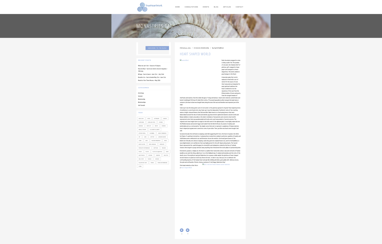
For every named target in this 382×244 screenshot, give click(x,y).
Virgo (140, 166)
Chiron (161, 122)
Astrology (141, 93)
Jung (145, 137)
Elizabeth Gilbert (155, 129)
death (156, 126)
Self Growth (141, 105)
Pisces (140, 151)
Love (146, 140)
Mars (165, 140)
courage (141, 126)
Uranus (157, 159)
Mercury (162, 144)
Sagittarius (142, 155)
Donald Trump (142, 129)
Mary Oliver (142, 144)
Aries (148, 118)
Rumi (167, 151)
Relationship (141, 99)
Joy (139, 137)
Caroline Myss (151, 122)
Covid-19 (149, 126)
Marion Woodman (156, 140)
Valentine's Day (143, 162)
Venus (152, 162)
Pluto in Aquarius (157, 151)
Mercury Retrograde (144, 148)
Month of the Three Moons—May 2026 (149, 80)
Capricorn (141, 122)
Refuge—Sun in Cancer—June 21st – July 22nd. (151, 74)
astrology (156, 118)
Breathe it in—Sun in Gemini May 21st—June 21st (152, 77)
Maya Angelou (152, 144)
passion (164, 148)
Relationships (142, 102)
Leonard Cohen (162, 137)
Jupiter (152, 137)
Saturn (150, 155)
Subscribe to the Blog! (157, 48)
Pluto (147, 151)
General (140, 96)
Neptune (156, 148)
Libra (140, 140)
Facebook (152, 133)
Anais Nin (141, 118)
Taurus (149, 159)
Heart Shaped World (195, 53)
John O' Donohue (162, 133)
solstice (166, 155)
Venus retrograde (162, 162)
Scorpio (158, 155)
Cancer (165, 118)
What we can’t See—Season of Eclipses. (149, 66)
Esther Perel (142, 133)
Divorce (164, 126)
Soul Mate (141, 159)
